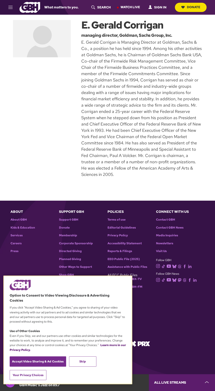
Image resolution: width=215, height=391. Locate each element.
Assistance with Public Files (127, 267)
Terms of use (117, 219)
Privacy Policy (118, 235)
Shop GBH (66, 275)
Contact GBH (165, 219)
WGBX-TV (134, 279)
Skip (82, 361)
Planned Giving (70, 259)
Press (14, 251)
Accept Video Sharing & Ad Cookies (38, 361)
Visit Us (161, 251)
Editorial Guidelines (122, 227)
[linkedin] (190, 266)
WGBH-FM (134, 287)
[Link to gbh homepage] (30, 7)
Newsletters (164, 243)
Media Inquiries (167, 235)
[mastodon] (179, 279)
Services (16, 235)
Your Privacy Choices (28, 375)
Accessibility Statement (125, 243)
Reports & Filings (120, 251)
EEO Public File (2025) (124, 259)
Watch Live (130, 7)
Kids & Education (22, 227)
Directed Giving (70, 251)
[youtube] (169, 266)
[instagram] (158, 266)
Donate (193, 7)
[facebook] (184, 266)
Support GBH (68, 219)
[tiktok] (163, 266)
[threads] (179, 266)
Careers (16, 243)
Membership (68, 235)
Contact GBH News (170, 227)
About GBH (18, 219)
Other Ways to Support (75, 267)
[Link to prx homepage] (140, 343)
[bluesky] (174, 266)
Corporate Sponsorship (76, 243)
